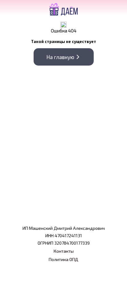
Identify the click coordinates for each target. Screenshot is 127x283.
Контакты (64, 251)
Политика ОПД (63, 259)
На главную (60, 57)
